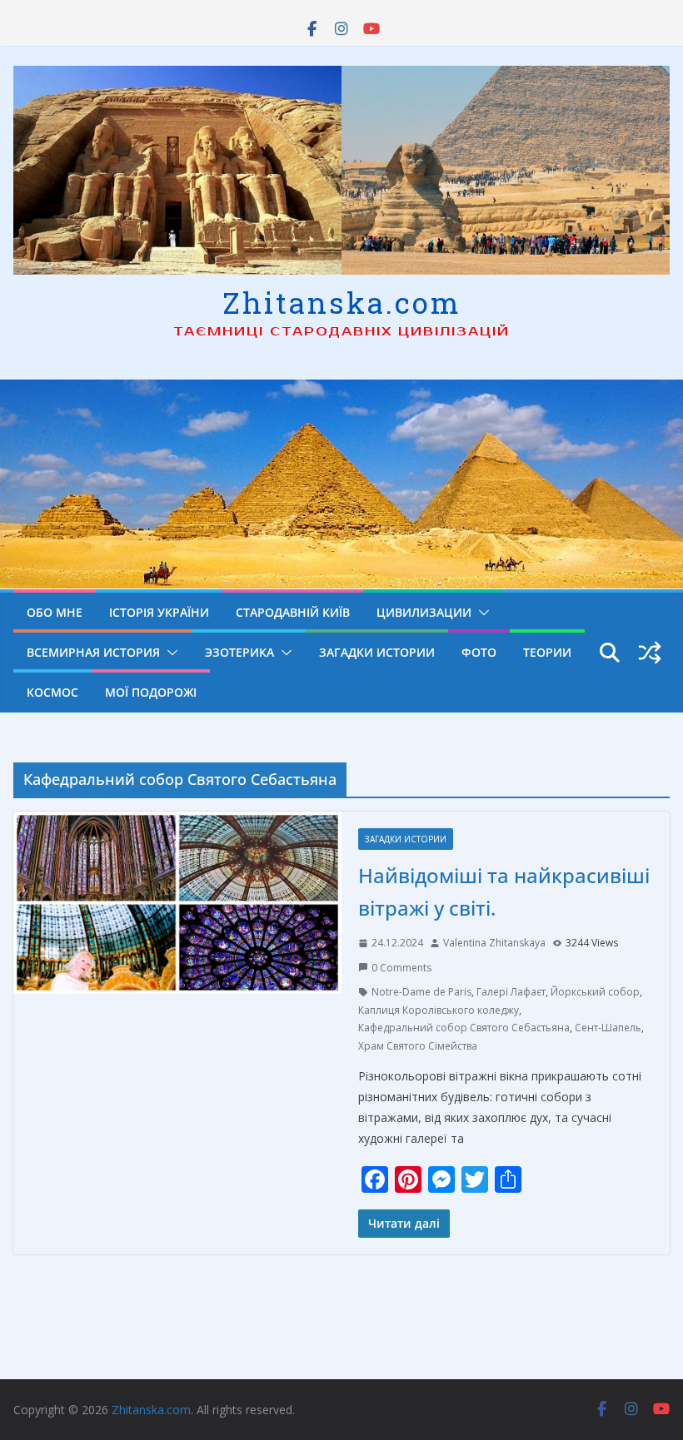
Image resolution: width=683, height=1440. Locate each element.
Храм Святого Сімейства (417, 1046)
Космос (52, 692)
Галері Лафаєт (511, 992)
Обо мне (54, 612)
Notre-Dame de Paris (421, 992)
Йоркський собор (595, 992)
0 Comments (401, 968)
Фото (478, 652)
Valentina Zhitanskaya (494, 943)
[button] (480, 612)
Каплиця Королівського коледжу (438, 1010)
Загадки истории (377, 652)
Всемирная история (93, 652)
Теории (547, 652)
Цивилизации (423, 612)
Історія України (159, 612)
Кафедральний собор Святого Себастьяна (464, 1027)
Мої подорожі (151, 692)
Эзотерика (239, 652)
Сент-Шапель (608, 1027)
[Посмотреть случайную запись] (650, 653)
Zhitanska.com (341, 302)
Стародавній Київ (293, 612)
